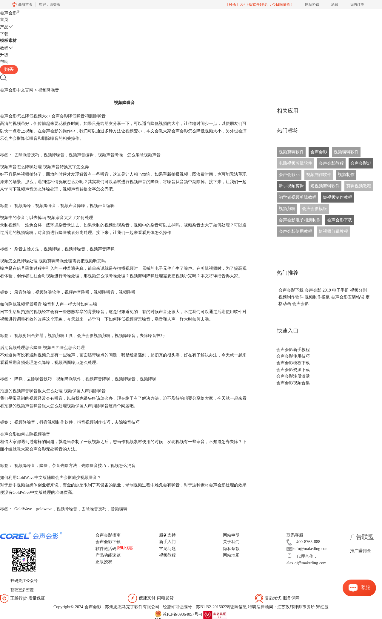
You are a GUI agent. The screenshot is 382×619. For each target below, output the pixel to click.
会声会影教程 (331, 163)
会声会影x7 (360, 163)
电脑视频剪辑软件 (295, 163)
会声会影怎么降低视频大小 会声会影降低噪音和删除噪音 (53, 116)
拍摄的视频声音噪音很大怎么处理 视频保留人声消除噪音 (53, 391)
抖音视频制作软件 (56, 422)
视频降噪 (22, 205)
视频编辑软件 (346, 152)
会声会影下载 (339, 220)
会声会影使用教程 (295, 231)
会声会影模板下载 (293, 363)
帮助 (4, 61)
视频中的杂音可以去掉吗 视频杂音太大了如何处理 (46, 217)
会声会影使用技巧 (293, 356)
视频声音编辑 (81, 155)
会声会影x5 (289, 174)
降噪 (18, 379)
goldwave (44, 509)
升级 (4, 55)
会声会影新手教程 (293, 349)
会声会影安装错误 (347, 297)
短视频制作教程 (337, 197)
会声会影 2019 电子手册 (327, 290)
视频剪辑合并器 (29, 335)
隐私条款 (231, 548)
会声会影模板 (314, 208)
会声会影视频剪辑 (93, 335)
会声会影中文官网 (16, 90)
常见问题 (167, 548)
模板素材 (8, 40)
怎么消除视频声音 (144, 155)
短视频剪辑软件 (325, 186)
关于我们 (231, 542)
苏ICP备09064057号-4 (182, 614)
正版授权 (104, 562)
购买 (9, 69)
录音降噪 (22, 292)
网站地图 (231, 555)
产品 (4, 27)
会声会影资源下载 (293, 369)
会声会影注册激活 (293, 376)
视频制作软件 (318, 174)
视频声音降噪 (110, 155)
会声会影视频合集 (293, 383)
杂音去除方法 (26, 249)
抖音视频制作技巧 (93, 422)
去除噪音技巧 (26, 155)
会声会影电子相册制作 (300, 220)
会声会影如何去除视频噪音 (25, 434)
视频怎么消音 (122, 465)
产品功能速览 (108, 555)
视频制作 (346, 174)
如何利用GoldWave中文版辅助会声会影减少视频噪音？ (50, 477)
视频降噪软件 (47, 292)
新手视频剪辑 (291, 186)
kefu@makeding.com (310, 548)
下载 (4, 34)
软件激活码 (106, 548)
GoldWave (23, 509)
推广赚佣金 (360, 550)
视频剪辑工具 (60, 335)
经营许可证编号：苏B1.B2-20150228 (196, 607)
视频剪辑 (287, 208)
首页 (4, 19)
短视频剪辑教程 (333, 231)
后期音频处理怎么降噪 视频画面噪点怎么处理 (42, 347)
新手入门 (167, 542)
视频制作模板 (317, 297)
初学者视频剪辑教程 (297, 197)
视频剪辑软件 (291, 152)
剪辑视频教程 (358, 186)
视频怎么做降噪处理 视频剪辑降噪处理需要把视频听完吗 (53, 261)
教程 (4, 48)
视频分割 (358, 290)
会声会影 (9, 13)
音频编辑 (119, 509)
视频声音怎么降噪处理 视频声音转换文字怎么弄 (44, 167)
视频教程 (167, 555)
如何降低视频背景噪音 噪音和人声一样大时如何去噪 (48, 304)
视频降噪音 (54, 155)
